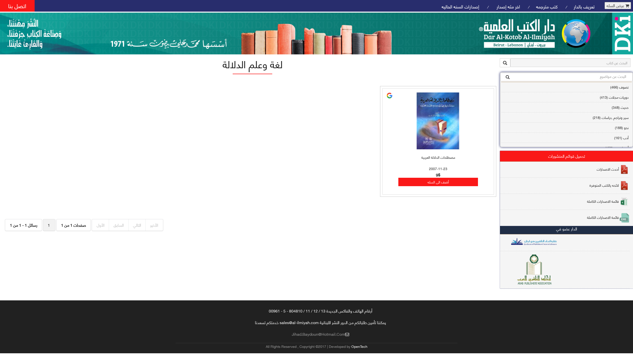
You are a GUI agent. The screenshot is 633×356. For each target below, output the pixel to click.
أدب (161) (621, 137)
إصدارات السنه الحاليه (460, 6)
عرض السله (616, 5)
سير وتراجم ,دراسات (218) (611, 117)
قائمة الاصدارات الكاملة (603, 201)
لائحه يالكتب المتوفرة (604, 185)
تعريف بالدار (584, 6)
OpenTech (359, 346)
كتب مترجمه (547, 6)
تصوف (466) (619, 87)
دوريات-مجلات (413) (614, 97)
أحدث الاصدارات (608, 169)
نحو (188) (622, 127)
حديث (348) (620, 107)
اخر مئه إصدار (507, 6)
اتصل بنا (17, 5)
